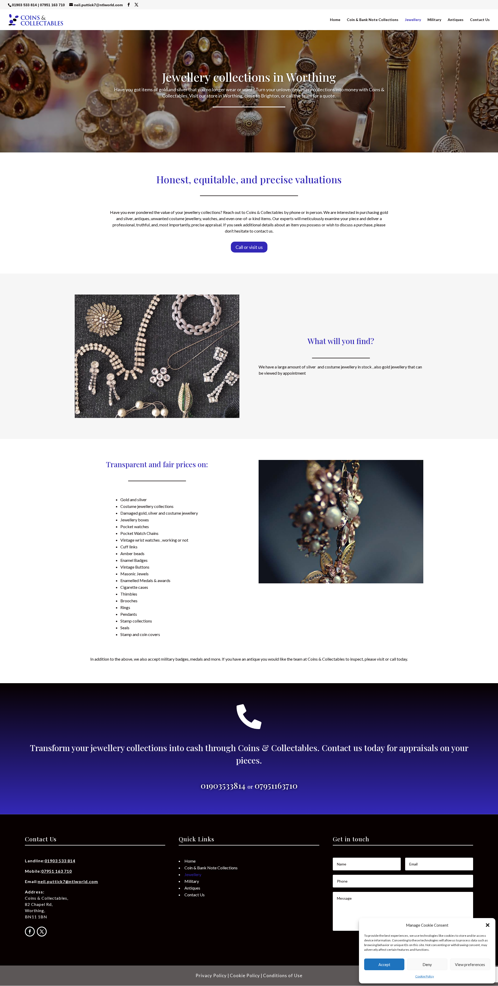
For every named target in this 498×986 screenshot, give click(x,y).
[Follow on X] (42, 931)
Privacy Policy (211, 975)
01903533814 (223, 785)
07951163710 (276, 785)
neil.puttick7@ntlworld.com (68, 881)
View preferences (470, 964)
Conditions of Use (282, 975)
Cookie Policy (424, 976)
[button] (487, 925)
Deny (427, 964)
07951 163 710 (52, 5)
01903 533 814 (24, 5)
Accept (384, 964)
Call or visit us (249, 247)
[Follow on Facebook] (30, 931)
